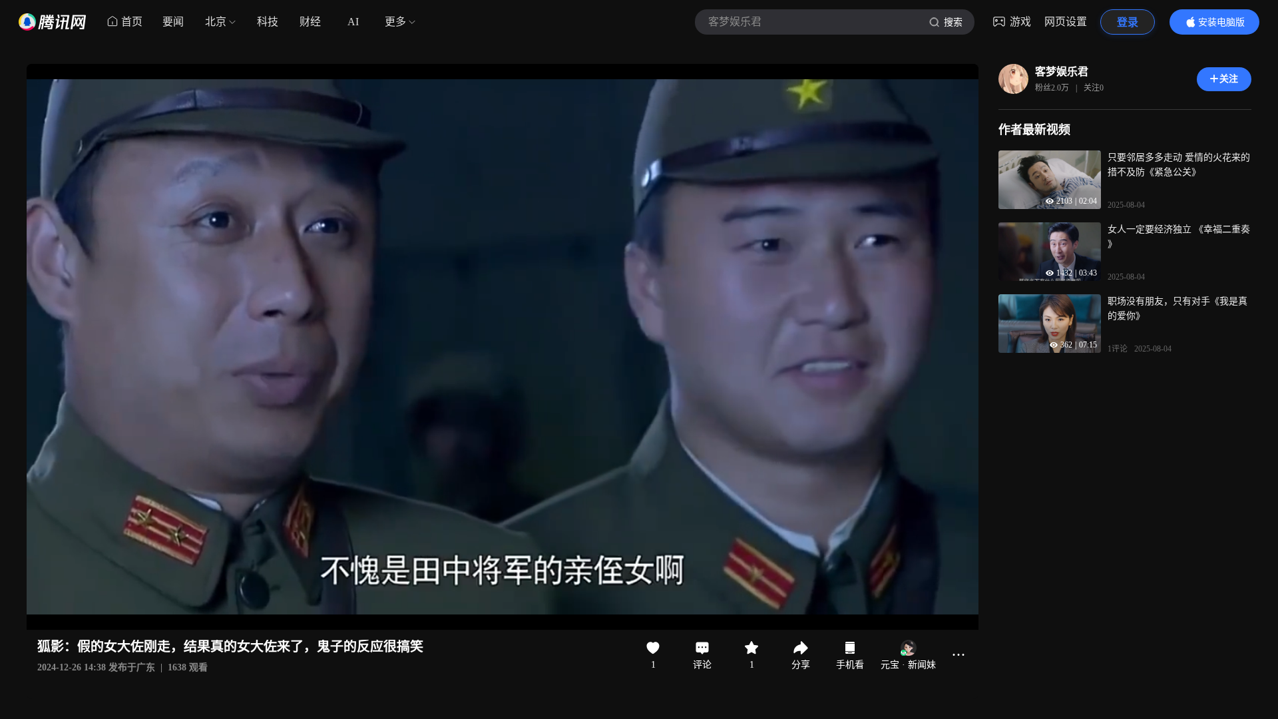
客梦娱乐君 (1061, 71)
